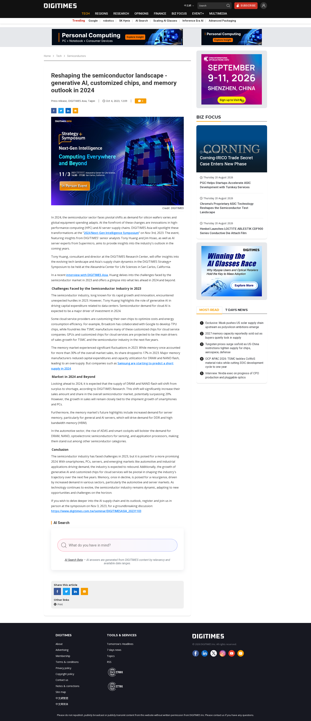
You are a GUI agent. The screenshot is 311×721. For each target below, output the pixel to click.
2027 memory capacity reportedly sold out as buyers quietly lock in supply (233, 335)
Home (47, 56)
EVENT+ (198, 13)
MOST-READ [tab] (209, 310)
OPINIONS (141, 13)
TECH (86, 13)
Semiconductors (76, 56)
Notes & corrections (67, 686)
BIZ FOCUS (179, 13)
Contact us (62, 680)
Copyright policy (65, 674)
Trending (78, 20)
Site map (61, 692)
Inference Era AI (192, 20)
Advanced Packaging (222, 20)
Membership (63, 656)
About (59, 644)
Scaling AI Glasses (165, 20)
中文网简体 (62, 704)
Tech (59, 56)
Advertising (62, 650)
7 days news (114, 650)
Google (93, 20)
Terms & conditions (67, 662)
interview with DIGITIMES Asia (87, 275)
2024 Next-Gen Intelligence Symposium (111, 233)
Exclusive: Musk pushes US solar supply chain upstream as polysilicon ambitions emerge (234, 325)
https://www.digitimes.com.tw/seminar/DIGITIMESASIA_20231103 (96, 511)
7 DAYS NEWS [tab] (236, 310)
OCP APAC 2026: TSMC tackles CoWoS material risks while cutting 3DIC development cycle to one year (234, 363)
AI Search (142, 20)
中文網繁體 (62, 698)
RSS (109, 662)
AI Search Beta (74, 560)
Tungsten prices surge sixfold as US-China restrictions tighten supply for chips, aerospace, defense (232, 348)
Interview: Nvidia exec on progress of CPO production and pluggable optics (232, 375)
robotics (108, 20)
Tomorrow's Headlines (120, 644)
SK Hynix (124, 20)
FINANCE (160, 13)
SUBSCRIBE (248, 5)
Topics (111, 656)
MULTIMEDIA (218, 13)
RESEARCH (121, 13)
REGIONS (101, 13)
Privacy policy (63, 668)
